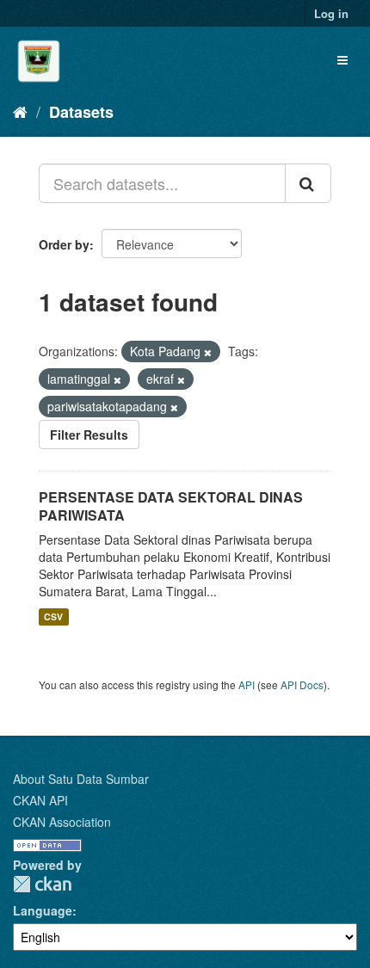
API (246, 684)
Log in (331, 13)
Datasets (81, 112)
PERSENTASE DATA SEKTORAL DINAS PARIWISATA (171, 506)
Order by (64, 244)
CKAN (42, 884)
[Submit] (308, 183)
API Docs (302, 684)
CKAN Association (62, 821)
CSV (53, 616)
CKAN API (40, 800)
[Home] (20, 111)
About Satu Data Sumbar (81, 778)
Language (42, 910)
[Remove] (208, 352)
